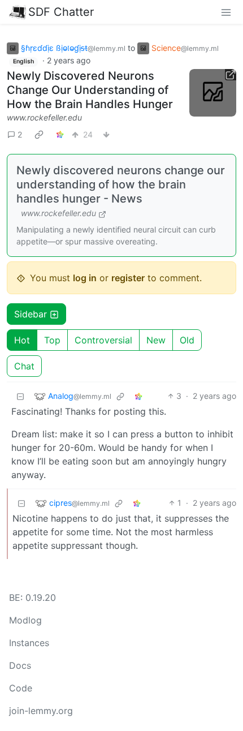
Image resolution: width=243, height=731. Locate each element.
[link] (39, 134)
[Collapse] (20, 396)
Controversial (103, 340)
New (156, 340)
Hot (22, 340)
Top (52, 340)
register (128, 277)
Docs (20, 665)
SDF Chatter (61, 12)
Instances (29, 642)
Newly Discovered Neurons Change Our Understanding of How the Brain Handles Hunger (90, 90)
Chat (24, 366)
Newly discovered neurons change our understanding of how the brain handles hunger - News (120, 184)
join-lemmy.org (41, 710)
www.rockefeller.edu (44, 117)
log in (85, 277)
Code (20, 688)
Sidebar (30, 314)
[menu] (226, 11)
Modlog (25, 620)
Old (187, 340)
